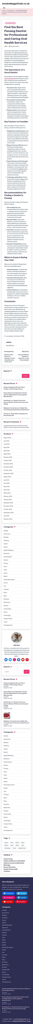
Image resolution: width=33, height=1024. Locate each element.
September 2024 (9, 512)
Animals (6, 530)
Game (5, 569)
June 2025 (7, 483)
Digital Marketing (8, 550)
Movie (5, 592)
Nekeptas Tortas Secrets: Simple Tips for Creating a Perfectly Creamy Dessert (16, 408)
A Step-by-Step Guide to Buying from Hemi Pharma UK (16, 414)
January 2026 (8, 460)
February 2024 (8, 519)
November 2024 (8, 506)
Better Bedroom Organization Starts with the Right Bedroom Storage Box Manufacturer (15, 394)
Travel (5, 622)
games (5, 573)
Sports (6, 612)
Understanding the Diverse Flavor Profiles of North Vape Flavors (14, 388)
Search (7, 371)
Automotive (7, 534)
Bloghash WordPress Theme (22, 1021)
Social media (7, 609)
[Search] (26, 672)
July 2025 (6, 480)
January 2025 (8, 499)
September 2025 (8, 473)
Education (7, 553)
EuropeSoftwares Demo (10, 425)
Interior (6, 583)
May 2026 (7, 447)
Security (6, 605)
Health (5, 576)
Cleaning (6, 540)
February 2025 (8, 496)
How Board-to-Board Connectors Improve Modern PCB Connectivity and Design (16, 402)
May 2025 (7, 486)
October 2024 (8, 509)
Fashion (6, 560)
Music (22, 842)
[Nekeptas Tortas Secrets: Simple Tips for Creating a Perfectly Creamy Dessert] (7, 715)
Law (5, 586)
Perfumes (6, 599)
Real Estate (7, 602)
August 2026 (7, 437)
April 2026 (7, 450)
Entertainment (8, 557)
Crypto (6, 543)
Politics (6, 845)
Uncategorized (10, 23)
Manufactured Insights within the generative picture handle (16, 426)
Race (12, 845)
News (5, 596)
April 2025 (7, 490)
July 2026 (6, 441)
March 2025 (7, 493)
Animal (6, 842)
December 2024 (8, 503)
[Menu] (4, 7)
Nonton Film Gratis (10, 867)
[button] (10, 345)
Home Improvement (9, 579)
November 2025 (8, 467)
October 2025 (8, 470)
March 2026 (7, 454)
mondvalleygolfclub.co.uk (16, 3)
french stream (8, 859)
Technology (7, 615)
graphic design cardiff (11, 869)
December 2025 (8, 463)
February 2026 (8, 457)
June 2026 (7, 444)
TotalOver (7, 871)
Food (5, 566)
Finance (6, 563)
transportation (8, 618)
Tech (22, 845)
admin (8, 342)
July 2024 (6, 516)
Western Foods (22, 848)
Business (6, 537)
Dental (5, 547)
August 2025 (7, 476)
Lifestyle (6, 589)
